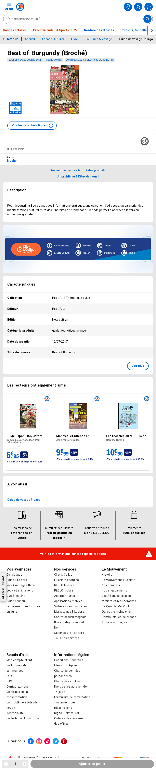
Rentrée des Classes (99, 30)
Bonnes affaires (14, 30)
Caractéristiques (21, 284)
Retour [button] (12, 39)
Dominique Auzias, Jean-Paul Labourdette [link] (90, 60)
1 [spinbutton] (15, 763)
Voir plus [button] (138, 365)
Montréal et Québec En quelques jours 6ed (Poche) (76, 436)
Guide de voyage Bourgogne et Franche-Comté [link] (35, 60)
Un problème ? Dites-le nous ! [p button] (78, 176)
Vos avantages (19, 569)
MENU (8, 9)
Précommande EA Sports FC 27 (55, 30)
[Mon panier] (148, 7)
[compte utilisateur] (138, 7)
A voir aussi (17, 484)
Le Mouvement (114, 569)
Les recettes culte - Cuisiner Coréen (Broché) (126, 436)
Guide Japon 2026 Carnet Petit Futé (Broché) (24, 436)
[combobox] (78, 19)
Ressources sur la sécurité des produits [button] (78, 170)
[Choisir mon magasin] (128, 7)
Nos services (65, 569)
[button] (32, 126)
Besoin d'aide (17, 655)
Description (16, 190)
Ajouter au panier (92, 764)
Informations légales (71, 655)
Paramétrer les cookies (3, 586)
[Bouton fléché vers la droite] (151, 30)
